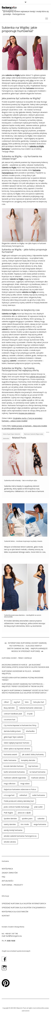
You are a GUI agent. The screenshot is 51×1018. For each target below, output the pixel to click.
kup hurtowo (33, 766)
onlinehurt (23, 795)
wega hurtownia (40, 824)
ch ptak (29, 714)
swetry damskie (10, 824)
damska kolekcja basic (12, 731)
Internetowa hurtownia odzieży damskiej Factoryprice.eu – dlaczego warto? (27, 644)
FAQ (3, 877)
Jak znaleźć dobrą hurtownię (33, 754)
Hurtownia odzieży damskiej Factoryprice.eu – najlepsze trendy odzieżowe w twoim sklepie (23, 685)
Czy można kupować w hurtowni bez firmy (20, 725)
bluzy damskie (9, 708)
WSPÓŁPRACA (7, 869)
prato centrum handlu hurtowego (16, 807)
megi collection (9, 783)
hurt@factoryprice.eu (14, 936)
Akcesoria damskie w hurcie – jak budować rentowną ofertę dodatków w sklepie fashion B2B (25, 666)
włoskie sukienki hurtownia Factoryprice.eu (20, 836)
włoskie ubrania (10, 842)
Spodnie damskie (10, 818)
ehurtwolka (30, 731)
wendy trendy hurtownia (13, 830)
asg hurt (17, 702)
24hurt (6, 702)
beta (26, 702)
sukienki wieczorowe (37, 376)
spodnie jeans (27, 818)
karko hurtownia (10, 760)
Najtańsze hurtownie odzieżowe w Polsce (20, 789)
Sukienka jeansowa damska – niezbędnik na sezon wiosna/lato (22, 616)
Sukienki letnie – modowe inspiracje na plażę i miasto (23, 541)
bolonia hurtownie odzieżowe (31, 708)
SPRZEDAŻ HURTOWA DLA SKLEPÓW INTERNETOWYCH (24, 903)
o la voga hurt (9, 795)
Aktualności (7, 881)
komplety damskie (28, 760)
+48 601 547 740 (11, 933)
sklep (32, 80)
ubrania (4, 144)
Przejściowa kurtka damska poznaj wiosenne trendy (22, 678)
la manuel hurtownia (37, 772)
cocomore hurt (9, 719)
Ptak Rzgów (8, 813)
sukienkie (6, 438)
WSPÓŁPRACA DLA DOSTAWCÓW (15, 911)
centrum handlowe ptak (13, 714)
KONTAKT (6, 915)
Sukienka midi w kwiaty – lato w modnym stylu (20, 480)
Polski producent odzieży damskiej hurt (19, 801)
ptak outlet (38, 807)
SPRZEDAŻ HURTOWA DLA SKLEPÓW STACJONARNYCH (24, 907)
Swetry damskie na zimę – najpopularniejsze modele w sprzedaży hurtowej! (27, 649)
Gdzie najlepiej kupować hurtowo (16, 743)
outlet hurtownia (38, 795)
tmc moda (25, 824)
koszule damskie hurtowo (13, 766)
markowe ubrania (38, 778)
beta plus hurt (38, 702)
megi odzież (25, 783)
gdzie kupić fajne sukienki (11, 434)
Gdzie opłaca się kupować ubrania (17, 748)
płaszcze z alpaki (24, 813)
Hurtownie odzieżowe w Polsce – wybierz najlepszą (21, 672)
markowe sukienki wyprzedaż (33, 434)
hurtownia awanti (10, 754)
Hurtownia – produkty (12, 885)
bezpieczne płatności (27, 413)
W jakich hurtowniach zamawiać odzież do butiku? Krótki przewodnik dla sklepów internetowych (25, 691)
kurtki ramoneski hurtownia (14, 772)
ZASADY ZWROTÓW (10, 873)
